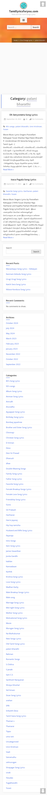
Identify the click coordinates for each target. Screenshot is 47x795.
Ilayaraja (9, 535)
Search (9, 248)
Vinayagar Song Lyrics (15, 767)
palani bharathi (22, 126)
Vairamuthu (11, 757)
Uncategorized (12, 741)
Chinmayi (10, 432)
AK (26, 119)
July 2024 (10, 328)
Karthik (9, 571)
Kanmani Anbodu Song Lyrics (18, 274)
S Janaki (9, 669)
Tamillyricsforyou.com (23, 11)
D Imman (10, 443)
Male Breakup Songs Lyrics (17, 592)
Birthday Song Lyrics (15, 417)
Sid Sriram (10, 690)
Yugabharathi (11, 783)
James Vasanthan (13, 551)
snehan (9, 700)
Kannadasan (11, 566)
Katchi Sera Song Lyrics (16, 284)
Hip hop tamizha (13, 525)
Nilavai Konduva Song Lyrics (18, 289)
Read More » (8, 169)
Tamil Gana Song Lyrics (16, 716)
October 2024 (12, 323)
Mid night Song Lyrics (15, 607)
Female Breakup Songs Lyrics (18, 489)
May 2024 (10, 333)
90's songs (10, 126)
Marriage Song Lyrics (15, 602)
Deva (8, 448)
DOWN (43, 791)
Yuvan (5, 129)
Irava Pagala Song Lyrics (23, 179)
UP (43, 4)
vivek (8, 772)
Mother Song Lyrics (14, 613)
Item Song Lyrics (13, 546)
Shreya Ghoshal (13, 685)
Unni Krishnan (36, 126)
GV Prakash (11, 510)
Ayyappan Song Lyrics (15, 412)
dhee (8, 463)
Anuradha (10, 407)
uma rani (10, 736)
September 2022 (13, 364)
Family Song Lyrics (14, 473)
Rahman (9, 654)
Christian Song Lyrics (15, 437)
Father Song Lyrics (14, 479)
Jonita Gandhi (12, 556)
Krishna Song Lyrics (14, 576)
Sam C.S (9, 674)
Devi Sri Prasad (12, 453)
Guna (8, 504)
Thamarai (10, 726)
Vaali (8, 752)
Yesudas (9, 778)
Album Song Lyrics (14, 391)
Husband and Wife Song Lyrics (19, 530)
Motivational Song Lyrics (16, 618)
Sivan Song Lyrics (13, 695)
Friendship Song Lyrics (15, 499)
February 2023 (12, 343)
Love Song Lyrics (13, 582)
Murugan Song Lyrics (15, 628)
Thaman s (10, 721)
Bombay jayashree (14, 422)
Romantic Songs (13, 659)
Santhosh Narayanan (15, 680)
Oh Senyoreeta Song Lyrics (23, 114)
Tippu (8, 731)
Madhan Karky (12, 587)
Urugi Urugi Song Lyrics (16, 279)
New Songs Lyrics (13, 638)
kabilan (9, 561)
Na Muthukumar (13, 633)
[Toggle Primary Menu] (23, 20)
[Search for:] (19, 27)
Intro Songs (11, 540)
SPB (7, 705)
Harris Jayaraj (12, 520)
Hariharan (27, 191)
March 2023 (11, 338)
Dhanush (10, 458)
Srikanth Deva (12, 710)
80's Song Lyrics (13, 381)
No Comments (37, 119)
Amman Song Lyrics (14, 396)
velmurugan (11, 762)
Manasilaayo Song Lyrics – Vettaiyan (21, 269)
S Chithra (10, 664)
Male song (10, 597)
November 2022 (13, 354)
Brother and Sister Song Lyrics (19, 427)
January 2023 (12, 349)
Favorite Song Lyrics (14, 191)
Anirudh (9, 401)
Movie (8, 623)
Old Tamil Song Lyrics (15, 644)
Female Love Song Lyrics (16, 494)
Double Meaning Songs (16, 468)
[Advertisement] (23, 70)
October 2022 (12, 359)
